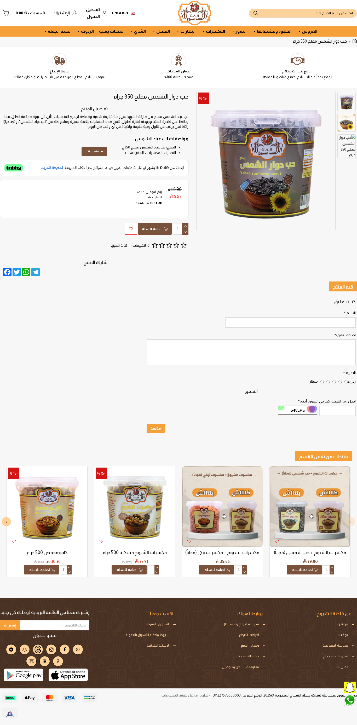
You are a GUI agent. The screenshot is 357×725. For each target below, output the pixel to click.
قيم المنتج (343, 287)
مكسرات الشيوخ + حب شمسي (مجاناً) (310, 552)
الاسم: (351, 313)
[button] (350, 521)
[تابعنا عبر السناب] (337, 687)
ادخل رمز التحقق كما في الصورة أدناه (328, 401)
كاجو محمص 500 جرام (47, 552)
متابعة (156, 428)
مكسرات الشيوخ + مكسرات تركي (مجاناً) (222, 552)
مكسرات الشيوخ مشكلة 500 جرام (134, 552)
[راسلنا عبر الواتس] (337, 700)
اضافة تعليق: (346, 335)
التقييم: (350, 373)
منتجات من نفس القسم (323, 456)
